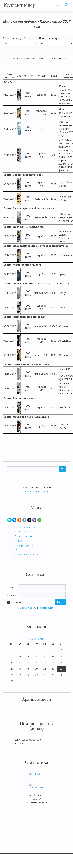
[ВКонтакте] (14, 520)
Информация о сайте (26, 554)
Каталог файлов (23, 531)
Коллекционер (20, 5)
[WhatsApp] (39, 520)
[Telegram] (24, 520)
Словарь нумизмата (25, 545)
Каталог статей (23, 536)
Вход (45, 491)
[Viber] (34, 520)
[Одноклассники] (19, 520)
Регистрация (32, 491)
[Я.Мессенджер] (9, 520)
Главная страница (24, 526)
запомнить (17, 602)
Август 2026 (36, 638)
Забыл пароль (28, 607)
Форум (18, 540)
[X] (29, 520)
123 (16, 550)
